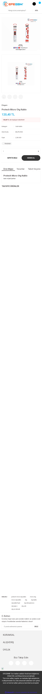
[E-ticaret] (20, 692)
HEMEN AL (31, 158)
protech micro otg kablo (18, 597)
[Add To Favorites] (4, 97)
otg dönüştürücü (29, 603)
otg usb (24, 606)
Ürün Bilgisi (8, 169)
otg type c (14, 606)
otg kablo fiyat (15, 603)
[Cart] (38, 4)
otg (26, 600)
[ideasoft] (9, 692)
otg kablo (34, 600)
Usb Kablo (18, 126)
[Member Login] (34, 4)
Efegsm (4, 105)
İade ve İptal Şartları (9, 178)
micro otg (33, 597)
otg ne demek (15, 609)
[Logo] (13, 4)
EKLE (36, 626)
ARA (36, 10)
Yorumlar (21, 169)
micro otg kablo (16, 600)
